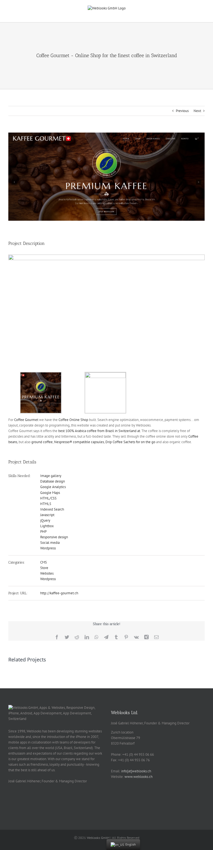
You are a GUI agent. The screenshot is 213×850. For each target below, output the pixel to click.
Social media (50, 542)
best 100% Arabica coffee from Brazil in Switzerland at (99, 430)
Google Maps (50, 492)
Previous (182, 110)
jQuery (45, 520)
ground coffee (42, 442)
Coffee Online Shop (73, 419)
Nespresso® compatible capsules (79, 442)
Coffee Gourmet (26, 419)
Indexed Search (52, 509)
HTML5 (45, 503)
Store (44, 567)
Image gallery (50, 475)
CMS (43, 562)
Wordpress (48, 548)
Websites (47, 573)
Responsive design (54, 537)
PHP (43, 531)
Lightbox (47, 526)
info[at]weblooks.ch (136, 771)
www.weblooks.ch (139, 776)
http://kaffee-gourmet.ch (59, 593)
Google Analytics (53, 486)
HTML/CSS (48, 498)
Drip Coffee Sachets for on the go (130, 442)
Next (197, 110)
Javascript (47, 514)
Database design (52, 481)
